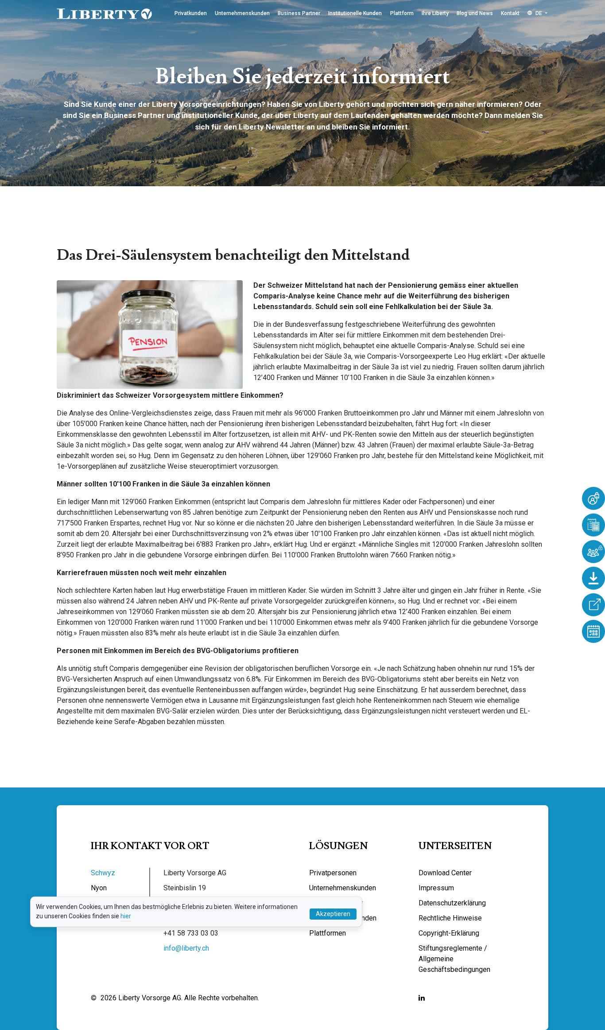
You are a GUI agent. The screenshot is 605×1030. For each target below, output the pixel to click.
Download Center (445, 873)
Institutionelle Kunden (355, 13)
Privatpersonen (333, 873)
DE (538, 13)
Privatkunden (191, 13)
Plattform (402, 13)
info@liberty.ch (186, 948)
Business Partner (299, 13)
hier (125, 916)
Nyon (99, 888)
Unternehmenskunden (242, 13)
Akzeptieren (333, 913)
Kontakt (510, 13)
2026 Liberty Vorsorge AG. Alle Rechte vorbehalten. (180, 998)
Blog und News (475, 13)
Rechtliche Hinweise (450, 918)
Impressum (436, 888)
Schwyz (103, 873)
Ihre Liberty (435, 13)
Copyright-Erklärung (449, 933)
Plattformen (327, 933)
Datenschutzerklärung (452, 903)
